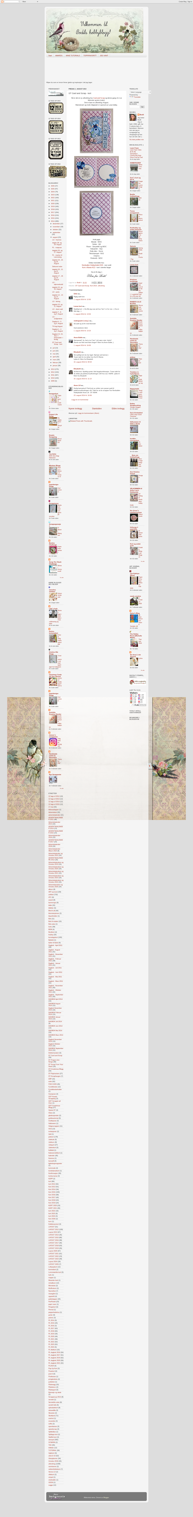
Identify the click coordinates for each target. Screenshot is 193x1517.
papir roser (52, 1304)
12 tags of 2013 (54, 799)
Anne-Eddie (78, 337)
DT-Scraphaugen (54, 1076)
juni (54, 351)
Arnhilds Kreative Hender (55, 713)
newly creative (135, 596)
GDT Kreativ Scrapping (52, 1097)
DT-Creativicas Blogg (55, 1069)
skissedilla (52, 1410)
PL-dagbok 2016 (54, 1352)
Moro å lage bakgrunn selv (141, 462)
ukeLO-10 (52, 1456)
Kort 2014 (93, 286)
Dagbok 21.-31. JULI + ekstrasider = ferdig (57, 336)
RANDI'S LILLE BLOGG (135, 302)
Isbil (49, 1134)
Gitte (75, 294)
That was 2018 (140, 641)
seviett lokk (52, 1405)
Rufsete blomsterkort (141, 217)
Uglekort (51, 1453)
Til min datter (140, 444)
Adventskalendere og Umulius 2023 (55, 876)
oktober (56, 229)
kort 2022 (51, 1211)
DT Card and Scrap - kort (57, 343)
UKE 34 (140, 199)
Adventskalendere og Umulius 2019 (55, 863)
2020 (53, 203)
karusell (51, 1161)
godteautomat (53, 1118)
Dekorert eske (57, 266)
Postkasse (52, 1376)
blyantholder (52, 916)
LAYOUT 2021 (53, 1253)
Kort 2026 (51, 1219)
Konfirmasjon (53, 1173)
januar (55, 365)
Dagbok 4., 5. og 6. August (57, 322)
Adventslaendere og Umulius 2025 (55, 885)
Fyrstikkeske (52, 1087)
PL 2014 (51, 1320)
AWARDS (58, 55)
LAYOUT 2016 (53, 1240)
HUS (50, 1129)
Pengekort (52, 1307)
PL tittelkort (52, 1350)
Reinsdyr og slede (54, 1392)
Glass (50, 1113)
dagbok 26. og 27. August (57, 251)
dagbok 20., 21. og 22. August (57, 271)
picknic (50, 1318)
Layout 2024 (52, 1261)
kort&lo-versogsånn (134, 439)
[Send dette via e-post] (93, 283)
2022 (53, 197)
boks (50, 927)
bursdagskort (53, 937)
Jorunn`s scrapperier (53, 736)
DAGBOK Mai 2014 (55, 1030)
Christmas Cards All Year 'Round (55, 675)
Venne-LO (52, 1472)
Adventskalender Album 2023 (54, 850)
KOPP (50, 1179)
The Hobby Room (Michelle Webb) (136, 635)
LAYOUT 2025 (53, 1264)
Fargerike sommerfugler (141, 185)
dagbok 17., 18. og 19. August (57, 277)
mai (54, 354)
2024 (53, 192)
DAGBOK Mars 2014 (55, 1035)
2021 (53, 200)
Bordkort (51, 932)
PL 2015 (51, 1323)
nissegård (51, 1294)
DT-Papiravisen (53, 1073)
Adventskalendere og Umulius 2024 (55, 881)
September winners (60, 549)
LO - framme (56, 240)
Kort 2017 (51, 1197)
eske (50, 1081)
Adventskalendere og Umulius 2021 (55, 872)
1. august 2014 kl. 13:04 (82, 314)
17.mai (50, 807)
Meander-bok (53, 1280)
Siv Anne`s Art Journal (135, 655)
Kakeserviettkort (54, 1153)
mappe (50, 1277)
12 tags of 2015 (54, 804)
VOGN (50, 1482)
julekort (51, 1137)
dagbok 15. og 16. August (57, 288)
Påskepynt (52, 1390)
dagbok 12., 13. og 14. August (57, 296)
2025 (53, 189)
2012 (53, 372)
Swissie (133, 246)
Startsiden (97, 408)
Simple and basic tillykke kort (140, 394)
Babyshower (141, 515)
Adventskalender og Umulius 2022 (55, 854)
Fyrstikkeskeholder (55, 1089)
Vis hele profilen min (136, 139)
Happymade (134, 389)
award (50, 900)
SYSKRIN (51, 1442)
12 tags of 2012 (54, 796)
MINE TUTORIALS (73, 55)
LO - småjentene (57, 317)
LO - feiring (56, 301)
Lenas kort (78, 306)
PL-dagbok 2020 (54, 1360)
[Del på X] (97, 283)
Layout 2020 (52, 1251)
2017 (53, 212)
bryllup (50, 934)
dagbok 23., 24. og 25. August (57, 261)
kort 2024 (51, 1216)
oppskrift (51, 1296)
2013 (53, 369)
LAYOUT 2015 (53, 1237)
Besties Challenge (53, 544)
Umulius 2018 (53, 1461)
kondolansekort (53, 1171)
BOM (50, 929)
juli (54, 348)
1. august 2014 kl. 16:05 (82, 345)
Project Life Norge (53, 415)
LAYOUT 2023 (53, 1259)
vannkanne (52, 1466)
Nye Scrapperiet (55, 774)
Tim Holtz (52, 454)
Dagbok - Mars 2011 (55, 981)
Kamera (51, 1158)
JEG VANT (104, 55)
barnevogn (52, 902)
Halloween (52, 1123)
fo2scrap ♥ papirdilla (134, 528)
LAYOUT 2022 (53, 1256)
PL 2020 (51, 1336)
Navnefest (52, 1291)
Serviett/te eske (53, 1402)
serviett (51, 1399)
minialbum (52, 1283)
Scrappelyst (53, 394)
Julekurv (51, 1142)
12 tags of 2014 (54, 801)
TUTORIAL (52, 1450)
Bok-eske (51, 924)
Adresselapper (53, 809)
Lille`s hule (53, 609)
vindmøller (52, 1480)
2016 (53, 215)
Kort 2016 (51, 1195)
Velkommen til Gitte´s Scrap (135, 423)
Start (50, 55)
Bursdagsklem (59, 440)
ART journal (52, 892)
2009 (53, 381)
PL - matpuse (57, 247)
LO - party (55, 292)
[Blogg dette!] (95, 283)
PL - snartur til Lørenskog (57, 256)
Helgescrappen (53, 1126)
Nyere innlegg (75, 408)
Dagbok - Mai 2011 (55, 977)
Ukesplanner (52, 1458)
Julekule (51, 1139)
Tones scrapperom (134, 212)
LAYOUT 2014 (53, 1235)
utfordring (101, 286)
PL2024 (51, 1366)
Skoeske (51, 1413)
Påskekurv (52, 1387)
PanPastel (52, 1301)
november (56, 227)
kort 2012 (51, 1184)
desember (56, 223)
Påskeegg (52, 1384)
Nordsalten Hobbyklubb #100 (92, 265)
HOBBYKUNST (135, 163)
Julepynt (51, 1145)
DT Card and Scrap (82, 286)
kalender (51, 1155)
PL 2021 (51, 1339)
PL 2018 (51, 1331)
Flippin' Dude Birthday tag (141, 379)
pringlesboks (52, 1379)
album (50, 889)
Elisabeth (77, 352)
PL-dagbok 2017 (54, 1355)
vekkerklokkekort (54, 1469)
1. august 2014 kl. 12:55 (82, 299)
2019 (53, 206)
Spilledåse (52, 1432)
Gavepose (52, 1094)
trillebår (51, 1448)
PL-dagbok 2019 (54, 1358)
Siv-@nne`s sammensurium (136, 511)
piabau (132, 357)
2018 (53, 209)
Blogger (106, 1497)
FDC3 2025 (52, 1084)
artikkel (50, 894)
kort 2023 (51, 1213)
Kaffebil (51, 1150)
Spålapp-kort (53, 1434)
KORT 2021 (52, 1208)
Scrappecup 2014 (54, 1397)
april (54, 357)
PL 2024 (51, 1347)
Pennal (50, 1309)
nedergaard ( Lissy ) (81, 321)
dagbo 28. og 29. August (57, 243)
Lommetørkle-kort (54, 1272)
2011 (53, 375)
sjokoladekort (53, 1407)
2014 (53, 221)
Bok (49, 919)
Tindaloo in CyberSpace (134, 373)
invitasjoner (52, 1131)
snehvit (50, 1418)
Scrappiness (54, 503)
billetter (51, 908)
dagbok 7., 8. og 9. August (57, 313)
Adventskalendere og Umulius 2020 (55, 868)
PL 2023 (51, 1344)
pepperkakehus (53, 1312)
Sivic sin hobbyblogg (134, 456)
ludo (49, 1275)
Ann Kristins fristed (135, 473)
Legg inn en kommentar (79, 400)
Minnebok (51, 1285)
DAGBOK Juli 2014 (55, 1021)
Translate (137, 97)
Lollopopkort (52, 1267)
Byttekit (51, 940)
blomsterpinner (53, 913)
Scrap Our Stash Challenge (55, 563)
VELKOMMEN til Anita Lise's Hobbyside (136, 490)
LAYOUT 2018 (53, 1245)
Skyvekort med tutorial (141, 309)
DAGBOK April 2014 (55, 999)
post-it (50, 1374)
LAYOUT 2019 (53, 1248)
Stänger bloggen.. (135, 407)
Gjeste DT (52, 1110)
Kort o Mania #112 (88, 267)
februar (55, 362)
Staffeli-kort (52, 1437)
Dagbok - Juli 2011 (55, 968)
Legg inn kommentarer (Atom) (88, 413)
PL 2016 (51, 1326)
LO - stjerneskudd (57, 283)
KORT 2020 (52, 1205)
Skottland (51, 1416)
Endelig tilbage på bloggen (141, 552)
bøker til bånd (53, 943)
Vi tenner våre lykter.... (141, 534)
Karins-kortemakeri (53, 632)
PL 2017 (51, 1328)
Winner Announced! (60, 568)
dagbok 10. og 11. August (57, 305)
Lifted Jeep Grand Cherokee (136, 415)
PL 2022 (51, 1342)
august (55, 237)
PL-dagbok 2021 (54, 1363)
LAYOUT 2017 (53, 1243)
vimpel (50, 1477)
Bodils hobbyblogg (134, 195)
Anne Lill (77, 385)
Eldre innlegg (118, 408)
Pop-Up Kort (52, 1368)
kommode (52, 1168)
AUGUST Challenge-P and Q (60, 682)
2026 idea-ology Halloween (54, 457)
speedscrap (52, 1429)
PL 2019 (51, 1334)
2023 (53, 195)
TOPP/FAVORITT (89, 55)
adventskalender (54, 815)
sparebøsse (52, 1426)
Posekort (51, 1371)
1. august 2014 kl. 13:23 (82, 331)
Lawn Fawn (134, 148)
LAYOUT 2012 (53, 1229)
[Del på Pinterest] (101, 283)
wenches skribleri (52, 590)
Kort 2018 (51, 1200)
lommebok (52, 1269)
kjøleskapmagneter (55, 1163)
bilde (50, 905)
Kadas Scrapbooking (135, 404)
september (56, 232)
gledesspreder (53, 1115)
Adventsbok (52, 812)
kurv (49, 1221)
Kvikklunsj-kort (53, 1224)
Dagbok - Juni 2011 (55, 972)
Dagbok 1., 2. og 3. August (57, 330)
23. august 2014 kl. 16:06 (83, 395)
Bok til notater (53, 921)
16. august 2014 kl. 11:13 (83, 379)
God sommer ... (60, 490)
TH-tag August (57, 326)
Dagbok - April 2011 (55, 945)
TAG (50, 1445)
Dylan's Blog (135, 613)
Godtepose (52, 1121)
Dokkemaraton (53, 1053)
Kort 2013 (51, 1187)
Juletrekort (52, 1147)
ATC (49, 897)
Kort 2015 (51, 1192)
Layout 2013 (52, 1232)
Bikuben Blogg (54, 465)
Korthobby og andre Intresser (136, 228)
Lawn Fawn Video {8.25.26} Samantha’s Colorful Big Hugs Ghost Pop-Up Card (136, 153)
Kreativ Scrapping (53, 436)
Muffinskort (52, 1288)
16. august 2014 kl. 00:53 (83, 362)
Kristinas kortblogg (133, 280)
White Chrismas (140, 166)
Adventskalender (60, 595)
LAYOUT (51, 1227)
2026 (53, 186)
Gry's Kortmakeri (136, 413)
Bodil (142, 115)
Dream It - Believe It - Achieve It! (60, 472)
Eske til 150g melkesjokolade (60, 639)
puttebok (51, 1382)
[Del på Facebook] (99, 283)
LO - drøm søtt (57, 309)
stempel (51, 1440)
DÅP (50, 1079)
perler (50, 1315)
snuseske (51, 1421)
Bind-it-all (51, 910)
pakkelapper (52, 1299)
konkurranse (52, 1176)
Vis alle (62, 577)
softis (50, 1424)
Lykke (141, 658)
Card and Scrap (99, 98)
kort (49, 1181)
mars (55, 359)
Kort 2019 (51, 1203)
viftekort (51, 1474)
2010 (53, 378)
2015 (53, 218)
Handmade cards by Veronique (53, 755)
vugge (50, 1485)
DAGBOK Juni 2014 (55, 1026)
